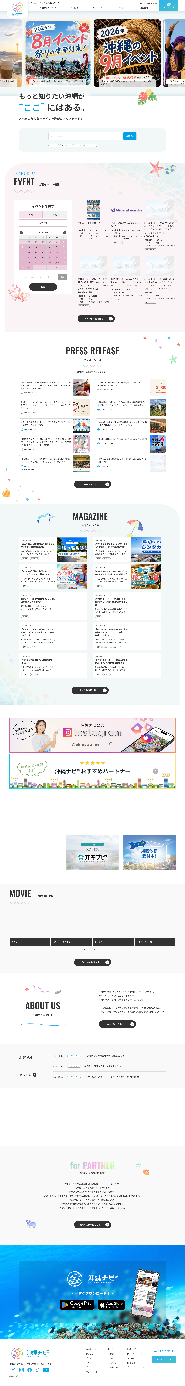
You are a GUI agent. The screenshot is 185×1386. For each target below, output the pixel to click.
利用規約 (131, 1362)
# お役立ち (66, 145)
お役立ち (114, 1367)
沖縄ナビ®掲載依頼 (146, 3)
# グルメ (78, 145)
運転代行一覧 (91, 1372)
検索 (43, 286)
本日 (31, 214)
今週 (55, 214)
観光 (112, 1353)
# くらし (53, 145)
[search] (62, 277)
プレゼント (90, 1367)
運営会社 (144, 7)
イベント (122, 7)
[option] (57, 53)
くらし (113, 1362)
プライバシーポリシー (136, 1367)
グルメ (113, 1358)
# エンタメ (90, 145)
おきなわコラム (114, 1349)
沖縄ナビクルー (133, 1349)
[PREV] (21, 232)
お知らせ (74, 7)
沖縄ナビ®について (48, 7)
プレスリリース (92, 1358)
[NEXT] (64, 232)
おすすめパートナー (135, 1353)
